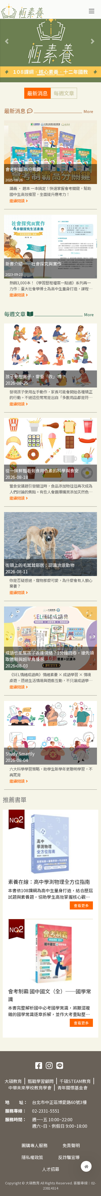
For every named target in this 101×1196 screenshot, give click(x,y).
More (88, 111)
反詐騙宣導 (69, 1157)
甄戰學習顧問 (41, 1081)
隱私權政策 (32, 1157)
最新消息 (37, 93)
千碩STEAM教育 (75, 1081)
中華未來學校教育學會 (29, 1087)
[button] (7, 41)
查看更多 (81, 905)
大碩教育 (13, 1081)
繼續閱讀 (17, 200)
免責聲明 (71, 1145)
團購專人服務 (34, 1145)
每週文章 (64, 93)
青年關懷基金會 (72, 1087)
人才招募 (50, 1169)
